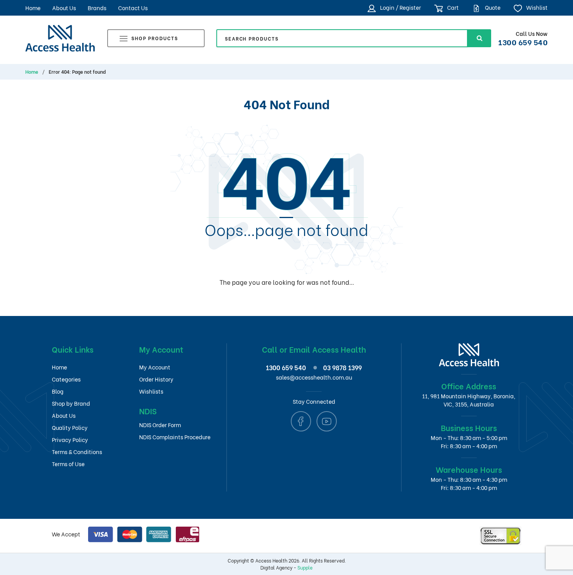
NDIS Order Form (160, 425)
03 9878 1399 (342, 367)
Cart (452, 7)
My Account (154, 367)
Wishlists (151, 391)
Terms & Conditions (77, 451)
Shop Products (154, 38)
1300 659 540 (523, 41)
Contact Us (133, 8)
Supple (305, 567)
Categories (66, 379)
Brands (97, 8)
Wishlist (536, 7)
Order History (156, 379)
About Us (64, 8)
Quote (492, 7)
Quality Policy (70, 427)
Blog (58, 391)
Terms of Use (68, 464)
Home (33, 8)
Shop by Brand (71, 403)
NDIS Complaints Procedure (174, 437)
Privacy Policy (70, 439)
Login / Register (400, 7)
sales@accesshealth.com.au (314, 377)
